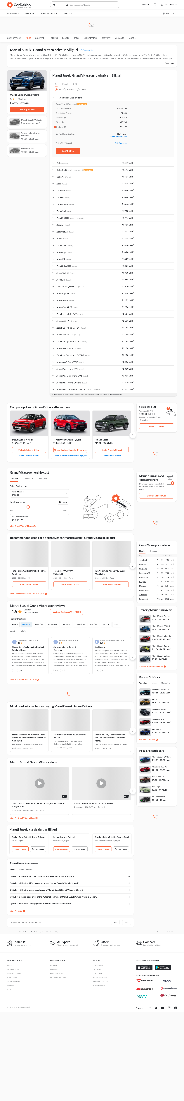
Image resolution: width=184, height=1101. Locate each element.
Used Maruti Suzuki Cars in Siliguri (29, 593)
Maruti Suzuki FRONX (161, 626)
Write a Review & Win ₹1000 (67, 612)
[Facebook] (150, 1008)
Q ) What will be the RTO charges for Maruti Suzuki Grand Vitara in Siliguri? (44, 883)
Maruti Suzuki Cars (155, 666)
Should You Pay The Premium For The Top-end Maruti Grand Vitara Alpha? (110, 737)
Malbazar (143, 564)
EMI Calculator (121, 143)
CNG (74, 84)
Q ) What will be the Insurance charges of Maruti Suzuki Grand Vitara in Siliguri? (46, 890)
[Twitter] (156, 1008)
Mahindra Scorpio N (160, 689)
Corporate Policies (13, 981)
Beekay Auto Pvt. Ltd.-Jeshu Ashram (28, 837)
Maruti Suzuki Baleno (161, 656)
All (56, 84)
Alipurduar (143, 594)
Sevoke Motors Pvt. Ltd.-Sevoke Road (112, 837)
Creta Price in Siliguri (112, 450)
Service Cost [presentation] (28, 479)
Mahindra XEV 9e (159, 767)
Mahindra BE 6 (158, 719)
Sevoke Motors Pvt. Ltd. (64, 837)
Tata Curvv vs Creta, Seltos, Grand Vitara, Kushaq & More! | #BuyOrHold (39, 805)
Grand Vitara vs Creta (112, 455)
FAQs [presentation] (12, 869)
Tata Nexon (156, 729)
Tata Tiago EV (157, 786)
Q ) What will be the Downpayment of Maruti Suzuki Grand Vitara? (40, 903)
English (144, 4)
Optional (59, 127)
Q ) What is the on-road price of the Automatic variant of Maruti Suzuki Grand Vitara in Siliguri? (53, 897)
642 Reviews (20, 99)
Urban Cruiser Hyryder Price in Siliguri (70, 450)
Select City (169, 13)
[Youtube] (162, 1008)
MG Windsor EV (159, 796)
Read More (169, 63)
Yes (115, 922)
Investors (10, 985)
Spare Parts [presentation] (42, 479)
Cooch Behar (144, 590)
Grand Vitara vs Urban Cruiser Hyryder (70, 455)
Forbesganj (143, 599)
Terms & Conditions (14, 973)
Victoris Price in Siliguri (29, 450)
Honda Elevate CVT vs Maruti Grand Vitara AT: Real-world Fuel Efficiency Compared (29, 737)
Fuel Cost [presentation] (14, 479)
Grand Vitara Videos (26, 818)
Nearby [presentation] (142, 551)
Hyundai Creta (101, 439)
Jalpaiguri (143, 560)
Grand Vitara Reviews (27, 680)
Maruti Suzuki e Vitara (161, 757)
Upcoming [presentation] (165, 683)
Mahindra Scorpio (159, 709)
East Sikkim (143, 577)
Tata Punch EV (158, 777)
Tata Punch (156, 699)
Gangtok (142, 582)
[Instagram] (169, 1008)
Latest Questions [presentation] (26, 869)
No (126, 922)
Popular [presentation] (153, 551)
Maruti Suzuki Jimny (160, 646)
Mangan (142, 586)
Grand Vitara (14, 38)
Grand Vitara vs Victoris (29, 455)
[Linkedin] (175, 1008)
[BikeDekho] (144, 980)
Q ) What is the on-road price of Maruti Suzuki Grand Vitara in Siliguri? (42, 876)
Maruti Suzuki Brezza (160, 616)
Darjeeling (143, 569)
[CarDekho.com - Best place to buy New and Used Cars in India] (19, 5)
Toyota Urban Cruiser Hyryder (67, 439)
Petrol (65, 84)
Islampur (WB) (144, 573)
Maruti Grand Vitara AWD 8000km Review (93, 803)
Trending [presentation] (143, 683)
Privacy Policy (12, 977)
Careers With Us (13, 969)
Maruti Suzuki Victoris (22, 439)
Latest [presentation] (154, 683)
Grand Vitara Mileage (24, 526)
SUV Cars (151, 740)
